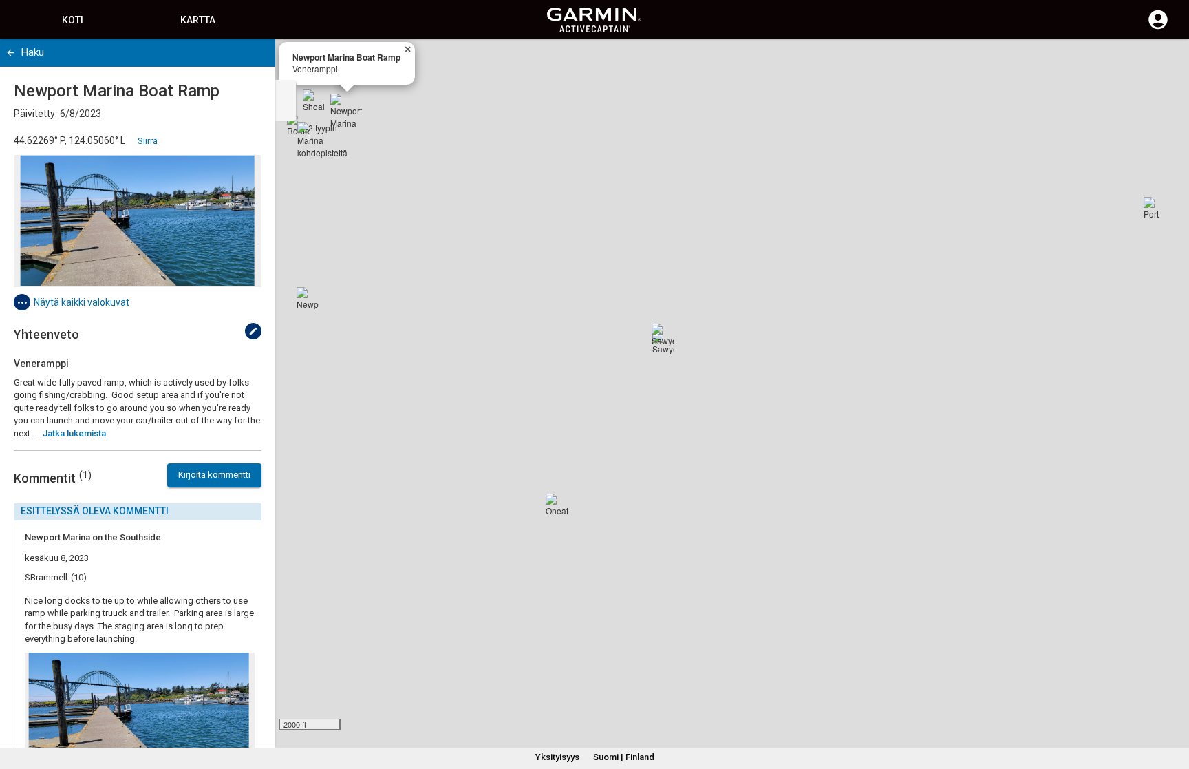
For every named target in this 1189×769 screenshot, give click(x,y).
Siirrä (148, 141)
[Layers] (1165, 61)
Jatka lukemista (74, 433)
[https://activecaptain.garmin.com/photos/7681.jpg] (137, 221)
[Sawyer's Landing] (663, 335)
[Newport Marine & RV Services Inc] (308, 298)
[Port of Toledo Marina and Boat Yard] (1155, 208)
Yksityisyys (557, 757)
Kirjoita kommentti (214, 475)
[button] (1171, 706)
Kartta (197, 19)
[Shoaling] (314, 100)
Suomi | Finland (623, 757)
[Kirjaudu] (1158, 27)
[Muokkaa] (253, 331)
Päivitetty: (35, 113)
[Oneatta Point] (557, 505)
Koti (72, 19)
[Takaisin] (10, 53)
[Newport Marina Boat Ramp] (346, 110)
